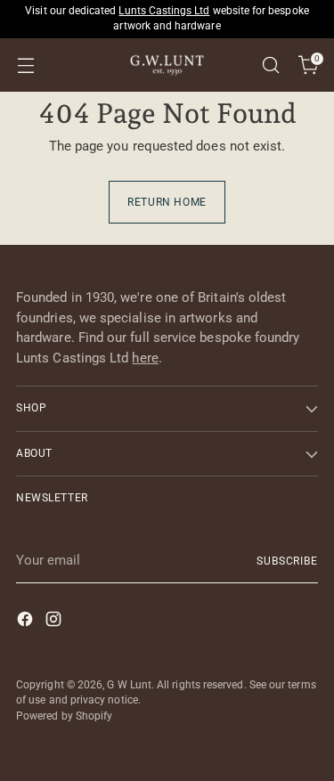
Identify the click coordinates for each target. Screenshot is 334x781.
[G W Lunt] (167, 65)
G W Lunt (129, 685)
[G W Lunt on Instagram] (55, 622)
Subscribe (287, 561)
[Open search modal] (270, 65)
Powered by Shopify (64, 716)
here (145, 358)
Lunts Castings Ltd (163, 10)
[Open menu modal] (25, 65)
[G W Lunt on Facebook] (26, 622)
